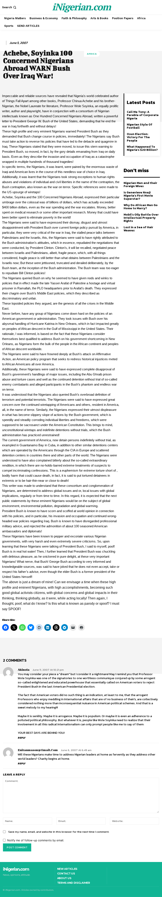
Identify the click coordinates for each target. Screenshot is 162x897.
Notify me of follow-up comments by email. (35, 840)
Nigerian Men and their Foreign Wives (140, 184)
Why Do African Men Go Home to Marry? (141, 206)
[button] (9, 7)
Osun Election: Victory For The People (138, 137)
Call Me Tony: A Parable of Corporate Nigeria (143, 115)
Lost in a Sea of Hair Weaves (138, 229)
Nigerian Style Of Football (139, 126)
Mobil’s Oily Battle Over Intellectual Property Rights (141, 217)
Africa (92, 53)
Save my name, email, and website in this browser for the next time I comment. (58, 832)
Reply (22, 738)
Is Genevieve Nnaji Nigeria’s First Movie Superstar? (138, 195)
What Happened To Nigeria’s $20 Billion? (142, 148)
